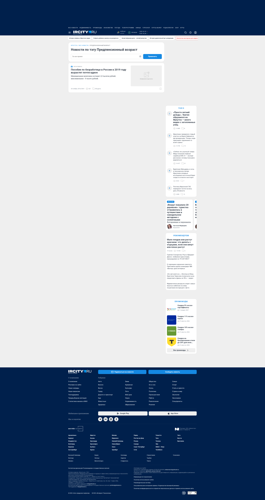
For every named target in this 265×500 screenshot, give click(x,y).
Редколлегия (168, 27)
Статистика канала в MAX (77, 401)
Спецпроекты (177, 401)
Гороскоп (146, 27)
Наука (127, 398)
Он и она (152, 385)
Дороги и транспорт (105, 395)
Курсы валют (157, 27)
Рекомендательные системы (142, 482)
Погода (117, 27)
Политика (152, 391)
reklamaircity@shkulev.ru (172, 469)
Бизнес (100, 385)
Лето (127, 391)
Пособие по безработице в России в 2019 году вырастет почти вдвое (98, 71)
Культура (128, 388)
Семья (174, 381)
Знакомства (108, 27)
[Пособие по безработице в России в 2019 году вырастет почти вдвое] (146, 76)
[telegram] (100, 419)
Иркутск (74, 45)
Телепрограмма (128, 27)
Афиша (138, 27)
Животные (102, 401)
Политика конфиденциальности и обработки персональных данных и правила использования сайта (164, 488)
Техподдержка (73, 395)
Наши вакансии (74, 391)
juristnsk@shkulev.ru (115, 485)
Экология (175, 395)
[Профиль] (195, 32)
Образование (130, 405)
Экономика (176, 398)
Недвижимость (85, 27)
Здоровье (101, 405)
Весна (100, 388)
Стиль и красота (178, 388)
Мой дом (128, 395)
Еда (99, 398)
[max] (111, 419)
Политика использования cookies (144, 480)
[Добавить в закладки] (160, 88)
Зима (127, 381)
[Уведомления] (190, 32)
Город (100, 391)
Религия (152, 405)
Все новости (73, 27)
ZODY (177, 27)
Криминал (129, 385)
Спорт (174, 385)
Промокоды (97, 27)
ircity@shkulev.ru (91, 484)
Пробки (133, 32)
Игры (182, 27)
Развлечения (153, 401)
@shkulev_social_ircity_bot (153, 471)
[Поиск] (185, 32)
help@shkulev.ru (81, 486)
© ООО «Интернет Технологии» (101, 493)
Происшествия (154, 395)
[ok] (116, 419)
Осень (151, 388)
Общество (152, 381)
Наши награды (73, 388)
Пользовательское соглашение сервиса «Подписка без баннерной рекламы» (156, 485)
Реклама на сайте (74, 385)
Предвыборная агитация (77, 398)
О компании (72, 381)
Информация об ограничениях (143, 477)
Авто (100, 381)
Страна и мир (177, 391)
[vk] (106, 419)
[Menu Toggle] (69, 32)
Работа (151, 398)
